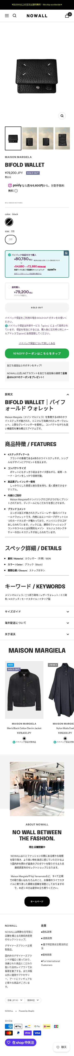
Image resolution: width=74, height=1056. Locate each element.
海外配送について (15, 623)
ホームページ (37, 901)
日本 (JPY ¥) (13, 1000)
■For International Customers (50, 963)
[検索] (14, 15)
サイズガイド (13, 611)
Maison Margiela (18, 157)
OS (10, 239)
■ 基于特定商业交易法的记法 (54, 946)
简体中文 (31, 1000)
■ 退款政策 (46, 938)
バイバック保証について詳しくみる (37, 343)
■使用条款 (46, 954)
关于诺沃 (10, 634)
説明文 (9, 394)
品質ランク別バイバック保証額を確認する (28, 274)
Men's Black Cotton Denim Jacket (24, 728)
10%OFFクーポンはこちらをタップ (37, 353)
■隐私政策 (46, 932)
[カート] (67, 16)
